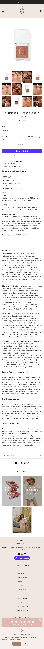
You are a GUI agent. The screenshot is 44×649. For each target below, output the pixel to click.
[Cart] (41, 11)
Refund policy (22, 590)
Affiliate (22, 585)
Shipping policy (22, 602)
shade (4, 126)
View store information (12, 166)
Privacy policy (22, 594)
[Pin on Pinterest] (21, 463)
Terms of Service (22, 577)
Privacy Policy (19, 639)
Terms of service (22, 598)
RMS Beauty (22, 116)
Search (22, 569)
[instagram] (22, 554)
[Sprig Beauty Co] (22, 11)
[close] (40, 620)
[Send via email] (24, 463)
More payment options (22, 156)
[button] (27, 463)
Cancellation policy (22, 606)
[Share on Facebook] (16, 463)
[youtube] (25, 554)
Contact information (22, 610)
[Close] (42, 629)
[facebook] (18, 554)
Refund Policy (22, 573)
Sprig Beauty (19, 161)
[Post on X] (19, 463)
